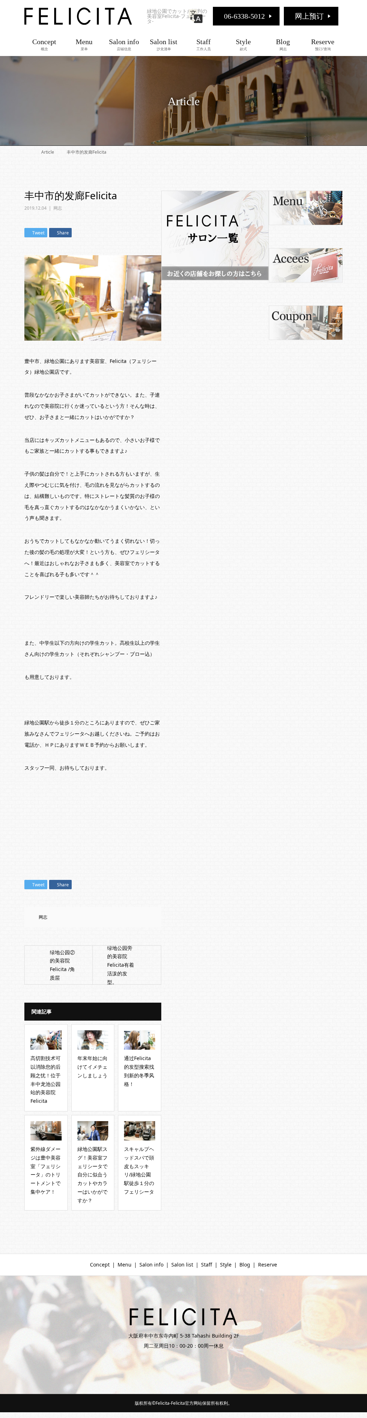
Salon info (124, 44)
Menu (84, 44)
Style (243, 44)
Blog (283, 44)
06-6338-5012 (244, 16)
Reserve (322, 44)
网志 (57, 208)
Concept (44, 44)
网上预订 (309, 16)
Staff (203, 44)
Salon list (163, 44)
